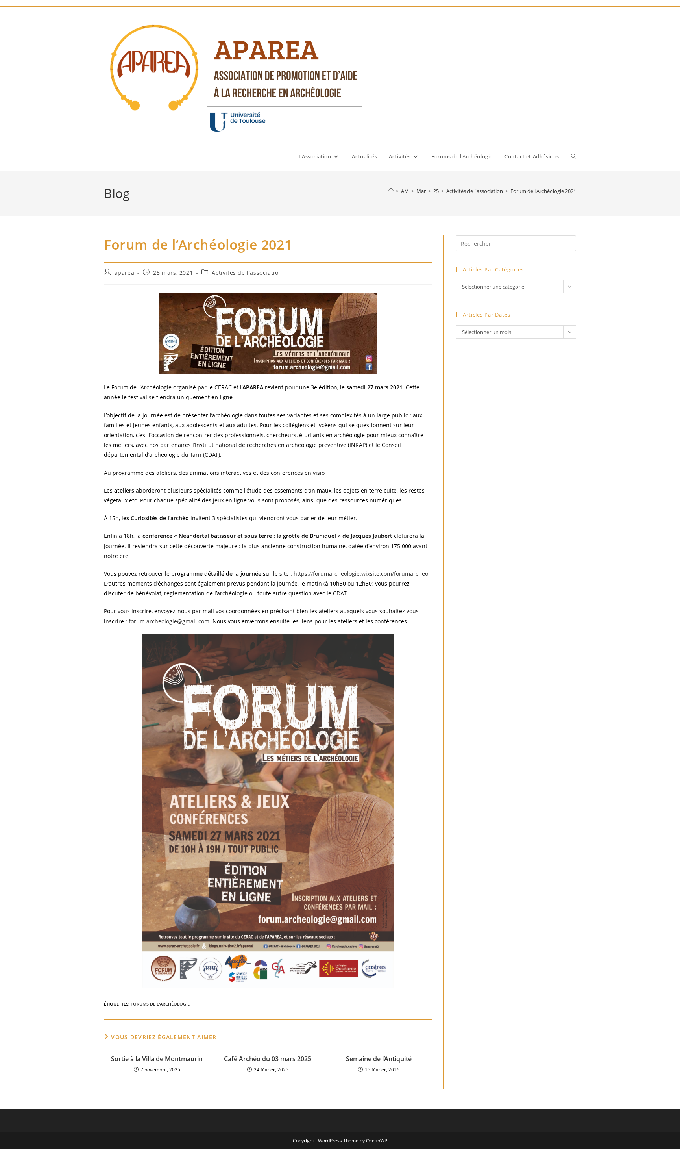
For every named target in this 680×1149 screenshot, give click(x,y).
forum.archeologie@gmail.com (169, 621)
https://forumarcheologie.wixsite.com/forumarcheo (360, 573)
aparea (125, 272)
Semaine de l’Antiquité (379, 1058)
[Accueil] (391, 191)
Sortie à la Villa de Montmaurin (157, 1058)
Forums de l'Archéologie (160, 1004)
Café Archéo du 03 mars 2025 (267, 1058)
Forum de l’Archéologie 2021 (543, 191)
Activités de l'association (247, 272)
